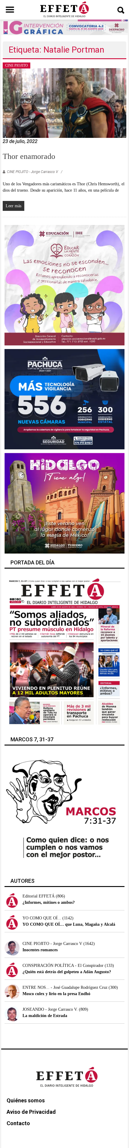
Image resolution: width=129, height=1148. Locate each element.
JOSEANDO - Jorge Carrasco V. (50, 1009)
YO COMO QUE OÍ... (41, 918)
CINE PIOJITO (16, 65)
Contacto (18, 1123)
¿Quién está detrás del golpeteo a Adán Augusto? (66, 972)
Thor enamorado (29, 156)
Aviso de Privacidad (31, 1112)
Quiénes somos (26, 1100)
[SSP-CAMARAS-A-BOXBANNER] (64, 398)
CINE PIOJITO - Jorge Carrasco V (32, 172)
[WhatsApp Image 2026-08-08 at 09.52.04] (64, 27)
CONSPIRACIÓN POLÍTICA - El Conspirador (63, 965)
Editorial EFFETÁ (38, 896)
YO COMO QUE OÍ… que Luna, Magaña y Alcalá (68, 924)
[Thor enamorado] (65, 102)
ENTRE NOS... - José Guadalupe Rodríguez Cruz (64, 987)
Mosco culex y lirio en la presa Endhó (56, 994)
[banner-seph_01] (64, 285)
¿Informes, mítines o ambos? (48, 902)
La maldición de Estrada (44, 1015)
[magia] (64, 503)
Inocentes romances (40, 950)
